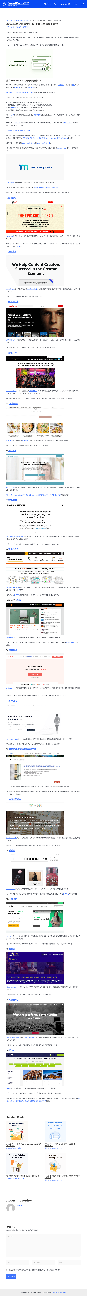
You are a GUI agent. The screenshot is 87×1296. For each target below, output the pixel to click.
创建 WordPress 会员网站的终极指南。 (47, 188)
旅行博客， (33, 391)
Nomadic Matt (11, 391)
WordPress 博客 (32, 289)
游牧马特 (12, 352)
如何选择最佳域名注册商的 (37, 1101)
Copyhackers (10, 487)
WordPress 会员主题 (28, 143)
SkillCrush (9, 688)
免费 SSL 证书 (67, 123)
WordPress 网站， (30, 1038)
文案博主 (12, 251)
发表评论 (26, 27)
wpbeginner (19, 21)
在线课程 (31, 87)
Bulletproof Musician (13, 1038)
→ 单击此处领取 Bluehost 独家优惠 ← (19, 130)
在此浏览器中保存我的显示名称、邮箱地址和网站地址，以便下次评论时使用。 (35, 1270)
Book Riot (9, 236)
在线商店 (66, 894)
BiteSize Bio (10, 637)
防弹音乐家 (14, 1000)
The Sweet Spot (11, 987)
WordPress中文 (18, 3)
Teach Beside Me (11, 838)
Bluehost (17, 123)
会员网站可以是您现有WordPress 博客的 (20, 92)
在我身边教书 (15, 799)
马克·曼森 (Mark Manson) (14, 537)
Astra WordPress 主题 (59, 1293)
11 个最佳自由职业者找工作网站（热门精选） (23, 1176)
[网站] (69, 1263)
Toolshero (9, 936)
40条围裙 (13, 403)
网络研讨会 (70, 642)
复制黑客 (12, 450)
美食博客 (25, 440)
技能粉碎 (13, 650)
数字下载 (17, 595)
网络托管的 (37, 115)
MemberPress (61, 148)
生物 (19, 600)
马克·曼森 (12, 500)
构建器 (13, 108)
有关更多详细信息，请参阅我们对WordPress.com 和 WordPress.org (45, 138)
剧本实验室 (10, 340)
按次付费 (17, 87)
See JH (8, 1088)
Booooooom (10, 889)
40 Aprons (9, 440)
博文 (12, 21)
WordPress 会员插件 (43, 143)
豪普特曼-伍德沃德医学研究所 (22, 749)
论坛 (73, 85)
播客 (18, 590)
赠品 (18, 246)
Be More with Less (12, 739)
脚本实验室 (13, 301)
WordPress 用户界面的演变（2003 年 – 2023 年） (61, 1145)
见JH (11, 1050)
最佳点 (12, 949)
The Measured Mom (12, 587)
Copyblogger (10, 289)
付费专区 (61, 85)
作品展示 (27, 21)
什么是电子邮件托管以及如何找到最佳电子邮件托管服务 (62, 1177)
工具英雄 (13, 899)
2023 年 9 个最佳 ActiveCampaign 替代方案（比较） (23, 1145)
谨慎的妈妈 (13, 549)
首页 (7, 21)
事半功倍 (13, 701)
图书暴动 (12, 198)
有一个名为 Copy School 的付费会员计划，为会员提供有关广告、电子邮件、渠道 (33, 495)
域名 (12, 115)
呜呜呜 (12, 850)
